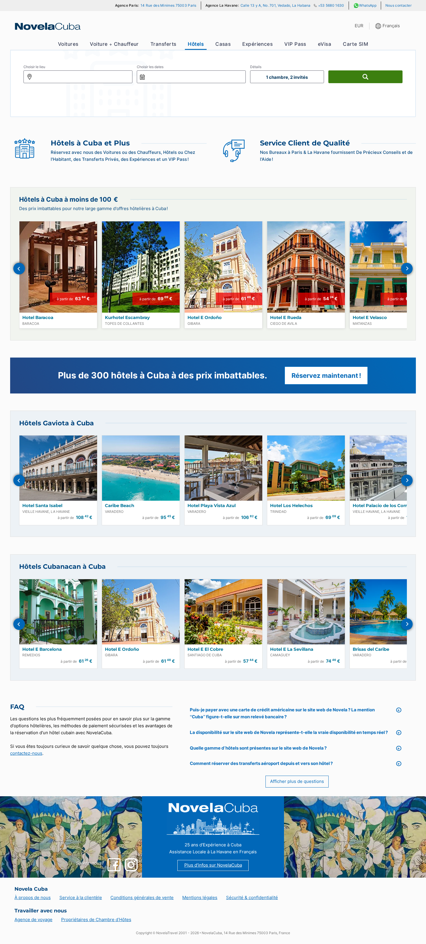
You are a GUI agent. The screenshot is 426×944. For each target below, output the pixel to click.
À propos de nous (32, 897)
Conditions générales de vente (142, 897)
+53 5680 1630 (331, 5)
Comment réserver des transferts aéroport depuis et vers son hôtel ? (261, 763)
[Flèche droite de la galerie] (407, 268)
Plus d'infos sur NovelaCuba (213, 865)
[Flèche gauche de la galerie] (19, 268)
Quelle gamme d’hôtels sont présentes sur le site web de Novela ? (258, 748)
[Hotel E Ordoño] (223, 267)
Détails (255, 67)
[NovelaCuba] (47, 26)
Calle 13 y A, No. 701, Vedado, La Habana (276, 5)
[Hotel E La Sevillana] (306, 611)
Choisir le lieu (34, 67)
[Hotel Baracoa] (58, 267)
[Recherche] (365, 76)
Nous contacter (398, 5)
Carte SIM (355, 44)
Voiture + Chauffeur (114, 44)
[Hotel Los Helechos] (306, 468)
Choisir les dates (150, 67)
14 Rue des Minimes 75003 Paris (168, 5)
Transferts (163, 44)
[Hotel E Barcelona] (58, 611)
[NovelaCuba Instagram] (131, 864)
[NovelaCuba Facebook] (114, 864)
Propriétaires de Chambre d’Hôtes (96, 919)
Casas (223, 44)
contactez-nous (26, 753)
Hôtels (196, 44)
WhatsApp (367, 5)
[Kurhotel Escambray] (141, 267)
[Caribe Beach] (141, 468)
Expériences (257, 44)
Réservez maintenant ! (326, 375)
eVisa (324, 44)
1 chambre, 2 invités (287, 77)
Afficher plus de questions (297, 781)
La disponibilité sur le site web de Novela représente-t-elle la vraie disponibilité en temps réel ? (289, 732)
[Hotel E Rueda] (306, 267)
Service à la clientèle (80, 897)
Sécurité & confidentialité (252, 897)
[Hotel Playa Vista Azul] (223, 468)
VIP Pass (295, 44)
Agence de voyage (33, 919)
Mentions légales (199, 897)
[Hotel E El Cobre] (223, 611)
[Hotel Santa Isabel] (58, 468)
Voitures (68, 44)
